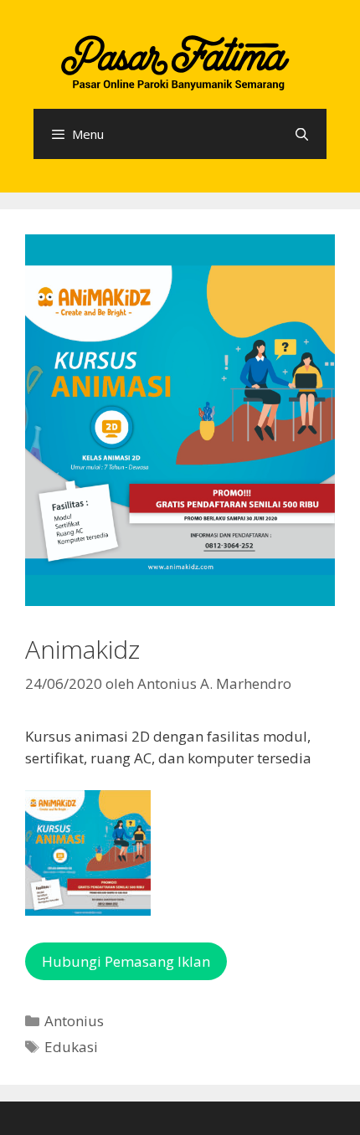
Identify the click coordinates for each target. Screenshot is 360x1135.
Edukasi (71, 1046)
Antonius (74, 1020)
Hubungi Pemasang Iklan (126, 961)
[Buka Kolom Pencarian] (302, 134)
